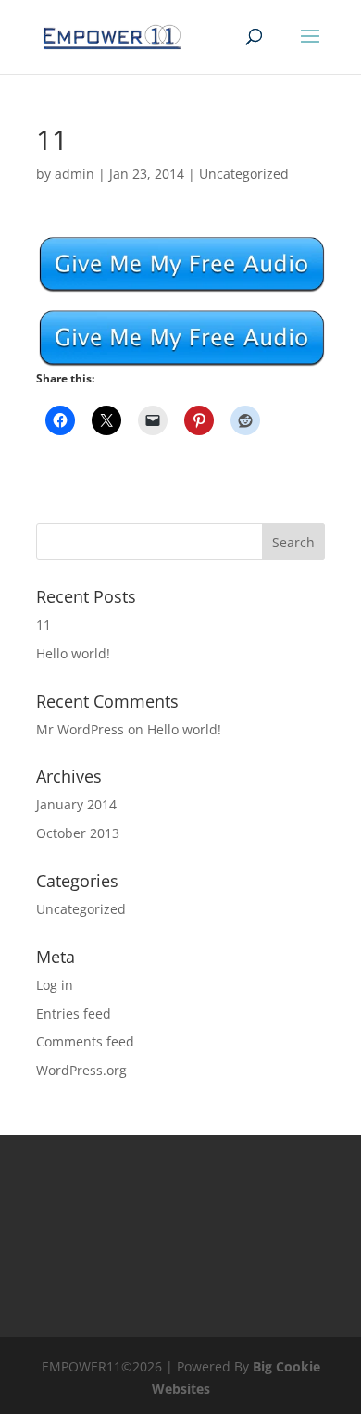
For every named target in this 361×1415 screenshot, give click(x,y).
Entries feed (73, 1013)
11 (43, 624)
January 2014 (76, 804)
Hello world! (73, 653)
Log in (54, 985)
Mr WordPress (80, 729)
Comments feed (85, 1041)
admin (74, 173)
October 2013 (77, 833)
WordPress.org (81, 1070)
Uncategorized (244, 173)
